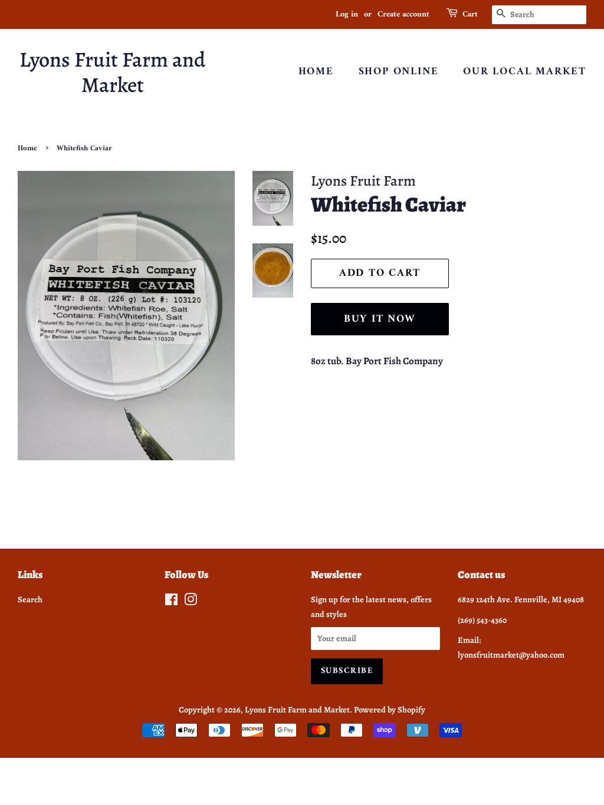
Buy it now (380, 319)
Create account (403, 14)
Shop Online (399, 71)
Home (316, 71)
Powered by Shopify (389, 709)
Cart (470, 15)
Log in (347, 14)
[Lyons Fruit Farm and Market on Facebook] (171, 602)
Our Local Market (524, 71)
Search (30, 599)
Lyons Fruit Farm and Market (112, 72)
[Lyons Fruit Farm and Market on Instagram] (190, 602)
